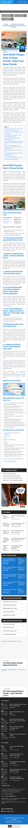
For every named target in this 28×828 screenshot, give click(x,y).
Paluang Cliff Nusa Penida (9, 615)
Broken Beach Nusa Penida (9, 605)
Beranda (6, 24)
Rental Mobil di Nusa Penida (17, 24)
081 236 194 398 (9, 794)
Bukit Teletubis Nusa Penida (9, 634)
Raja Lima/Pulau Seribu (8, 627)
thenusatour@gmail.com (10, 796)
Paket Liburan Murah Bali (17, 822)
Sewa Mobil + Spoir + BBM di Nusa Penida (13, 480)
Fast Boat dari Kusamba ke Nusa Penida (12, 478)
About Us (9, 820)
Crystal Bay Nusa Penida (8, 611)
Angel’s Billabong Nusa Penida (10, 608)
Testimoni (19, 820)
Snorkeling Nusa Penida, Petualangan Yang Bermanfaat (16, 547)
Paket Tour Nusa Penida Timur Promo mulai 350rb (10, 582)
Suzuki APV (5, 223)
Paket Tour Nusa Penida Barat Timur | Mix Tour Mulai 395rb (10, 575)
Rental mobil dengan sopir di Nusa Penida (13, 458)
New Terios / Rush (7, 221)
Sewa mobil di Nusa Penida (10, 461)
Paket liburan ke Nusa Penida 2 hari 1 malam (9, 590)
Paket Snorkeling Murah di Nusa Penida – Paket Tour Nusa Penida (9, 560)
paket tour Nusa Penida (20, 374)
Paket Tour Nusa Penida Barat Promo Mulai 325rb (10, 568)
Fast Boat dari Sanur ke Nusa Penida (11, 476)
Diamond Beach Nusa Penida (9, 631)
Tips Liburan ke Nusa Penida (9, 473)
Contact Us (13, 820)
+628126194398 (15, 449)
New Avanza (6, 219)
